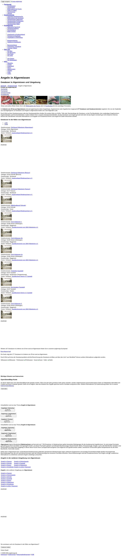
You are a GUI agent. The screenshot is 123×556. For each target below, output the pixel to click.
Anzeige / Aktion (12, 48)
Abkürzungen (11, 69)
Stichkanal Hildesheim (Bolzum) (20, 172)
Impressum (4, 554)
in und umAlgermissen (7, 409)
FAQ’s (9, 67)
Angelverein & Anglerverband (16, 34)
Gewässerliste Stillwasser (15, 19)
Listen (9, 73)
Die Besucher (11, 52)
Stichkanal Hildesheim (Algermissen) (22, 127)
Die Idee (9, 51)
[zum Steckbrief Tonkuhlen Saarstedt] (6, 285)
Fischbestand (11, 6)
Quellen (9, 70)
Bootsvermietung (12, 40)
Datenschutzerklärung (7, 385)
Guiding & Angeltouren (14, 42)
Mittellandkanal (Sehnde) (18, 205)
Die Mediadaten (12, 60)
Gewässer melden (5, 547)
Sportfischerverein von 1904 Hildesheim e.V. (24, 227)
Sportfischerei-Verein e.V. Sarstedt (21, 276)
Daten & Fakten (12, 10)
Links (9, 72)
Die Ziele (10, 55)
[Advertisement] (51, 158)
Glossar (9, 13)
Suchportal (4, 89)
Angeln (9, 64)
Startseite (3, 86)
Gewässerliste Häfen (13, 24)
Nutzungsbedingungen (23, 554)
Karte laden (4, 388)
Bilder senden (11, 31)
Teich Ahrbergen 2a (17, 254)
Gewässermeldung (13, 28)
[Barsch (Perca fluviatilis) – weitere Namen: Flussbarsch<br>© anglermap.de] (18, 104)
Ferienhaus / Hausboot (14, 46)
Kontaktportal (5, 94)
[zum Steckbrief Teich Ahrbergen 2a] (6, 269)
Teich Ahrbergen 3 (16, 303)
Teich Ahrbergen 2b (17, 238)
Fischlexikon (11, 7)
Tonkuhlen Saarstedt (17, 271)
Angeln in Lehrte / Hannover (22, 467)
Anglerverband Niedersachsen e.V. (21, 133)
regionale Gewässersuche (15, 16)
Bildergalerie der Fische (14, 9)
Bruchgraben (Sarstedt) (18, 287)
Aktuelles (10, 63)
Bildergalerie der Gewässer (15, 18)
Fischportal (4, 91)
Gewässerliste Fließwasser (15, 21)
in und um (7, 429)
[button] (8, 4)
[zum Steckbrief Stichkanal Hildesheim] (6, 142)
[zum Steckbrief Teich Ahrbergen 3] (6, 318)
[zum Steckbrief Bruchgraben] (6, 302)
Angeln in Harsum (6, 461)
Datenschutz (12, 554)
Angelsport (10, 66)
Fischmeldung (11, 30)
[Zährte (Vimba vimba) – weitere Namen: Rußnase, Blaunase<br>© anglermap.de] (6, 104)
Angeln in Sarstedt (19, 463)
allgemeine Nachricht (13, 27)
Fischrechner (11, 12)
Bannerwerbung (12, 45)
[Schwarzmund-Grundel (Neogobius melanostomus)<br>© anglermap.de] (53, 104)
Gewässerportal (12, 86)
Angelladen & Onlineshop (15, 37)
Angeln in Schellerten (7, 467)
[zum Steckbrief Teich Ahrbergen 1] (6, 236)
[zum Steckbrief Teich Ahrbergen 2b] (6, 252)
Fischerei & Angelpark (13, 36)
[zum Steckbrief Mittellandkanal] (6, 220)
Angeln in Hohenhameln (21, 461)
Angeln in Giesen (6, 465)
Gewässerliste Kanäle (13, 22)
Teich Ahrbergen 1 (16, 222)
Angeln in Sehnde (6, 463)
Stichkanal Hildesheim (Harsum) (20, 189)
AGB (32, 554)
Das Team (10, 54)
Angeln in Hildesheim (20, 465)
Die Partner (10, 58)
